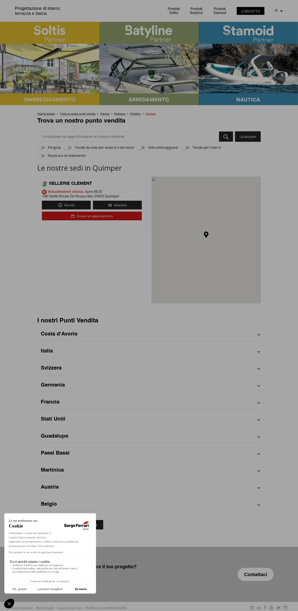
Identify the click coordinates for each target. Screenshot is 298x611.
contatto (250, 11)
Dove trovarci (21, 608)
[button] (206, 235)
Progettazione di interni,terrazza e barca (38, 11)
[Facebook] (265, 608)
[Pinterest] (251, 608)
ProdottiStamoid (219, 11)
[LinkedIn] (259, 608)
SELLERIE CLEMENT (70, 183)
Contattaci (255, 574)
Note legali (45, 608)
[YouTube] (271, 608)
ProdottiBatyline (196, 11)
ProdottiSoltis (174, 11)
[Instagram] (286, 608)
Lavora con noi (69, 608)
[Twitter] (278, 608)
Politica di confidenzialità (106, 608)
